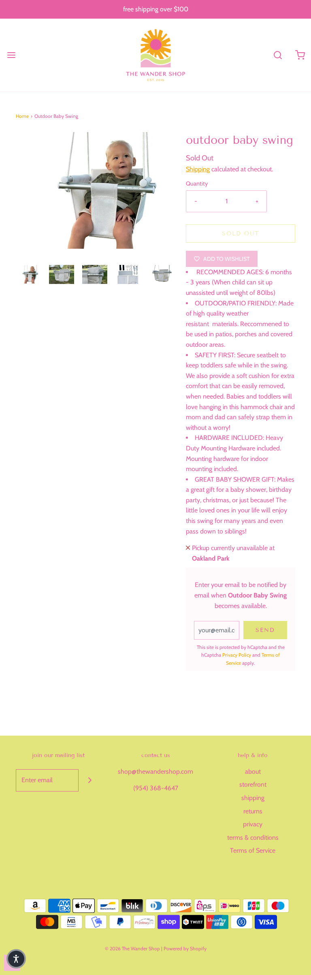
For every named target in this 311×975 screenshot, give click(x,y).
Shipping (198, 169)
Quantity (197, 183)
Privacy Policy (236, 655)
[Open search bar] (277, 55)
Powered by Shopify (185, 948)
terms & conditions (253, 837)
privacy (252, 824)
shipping (252, 798)
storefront (252, 784)
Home (22, 116)
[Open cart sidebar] (300, 55)
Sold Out (240, 233)
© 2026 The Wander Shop (133, 948)
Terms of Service (252, 850)
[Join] (90, 780)
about (253, 771)
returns (252, 811)
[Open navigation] (11, 55)
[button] (28, 274)
